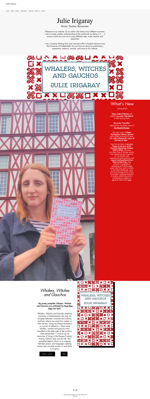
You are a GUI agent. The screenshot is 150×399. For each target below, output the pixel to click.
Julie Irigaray (11, 3)
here (129, 180)
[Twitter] (76, 390)
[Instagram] (74, 390)
